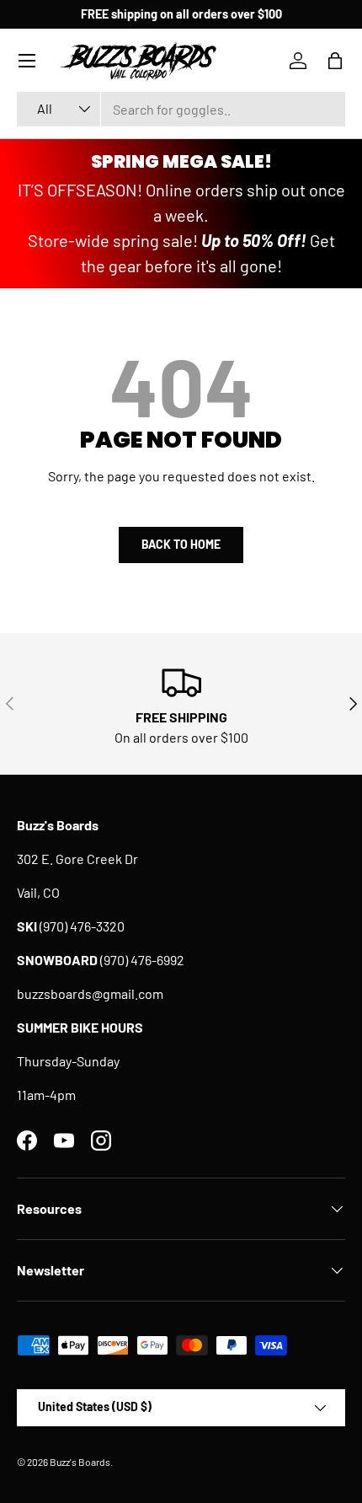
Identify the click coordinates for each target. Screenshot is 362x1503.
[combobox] (181, 109)
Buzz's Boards (80, 1462)
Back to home (181, 544)
